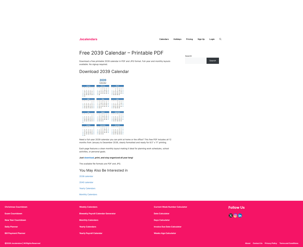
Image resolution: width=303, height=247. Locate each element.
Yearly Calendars (87, 188)
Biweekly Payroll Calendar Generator (97, 213)
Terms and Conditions (288, 243)
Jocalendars (88, 39)
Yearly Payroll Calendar (90, 233)
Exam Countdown (13, 213)
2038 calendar (86, 176)
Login (212, 39)
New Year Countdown (15, 220)
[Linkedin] (240, 215)
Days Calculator (162, 220)
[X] (231, 215)
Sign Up (201, 39)
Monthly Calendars (88, 194)
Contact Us (257, 243)
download (89, 157)
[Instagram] (235, 215)
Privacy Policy (271, 243)
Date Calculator (161, 213)
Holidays (177, 39)
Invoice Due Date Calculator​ (167, 227)
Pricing (189, 39)
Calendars (164, 39)
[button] (220, 39)
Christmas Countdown (16, 207)
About (247, 243)
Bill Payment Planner (15, 233)
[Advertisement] (71, 16)
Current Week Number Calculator (170, 207)
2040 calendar (86, 182)
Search (188, 56)
